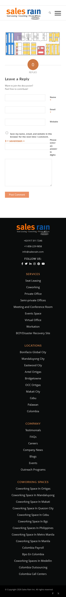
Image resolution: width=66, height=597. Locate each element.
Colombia (33, 411)
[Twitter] (26, 263)
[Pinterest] (38, 263)
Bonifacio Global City (33, 352)
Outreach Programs (33, 469)
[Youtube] (43, 263)
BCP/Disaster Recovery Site (33, 333)
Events (33, 463)
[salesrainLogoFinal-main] (27, 13)
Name (53, 99)
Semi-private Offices (33, 300)
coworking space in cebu (33, 515)
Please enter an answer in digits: (53, 147)
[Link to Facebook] (53, 593)
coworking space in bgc (33, 521)
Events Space (33, 313)
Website (54, 121)
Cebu (33, 398)
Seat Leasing (33, 280)
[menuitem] (48, 13)
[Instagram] (34, 263)
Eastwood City (33, 365)
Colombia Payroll (33, 547)
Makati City (33, 391)
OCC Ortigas (33, 385)
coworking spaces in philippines (33, 528)
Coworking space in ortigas (33, 488)
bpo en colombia (33, 554)
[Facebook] (22, 263)
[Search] (48, 13)
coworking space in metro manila (33, 534)
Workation (33, 326)
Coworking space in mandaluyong (33, 495)
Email (52, 111)
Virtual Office (33, 320)
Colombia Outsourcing (33, 567)
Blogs (33, 456)
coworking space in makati (33, 501)
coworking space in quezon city (33, 508)
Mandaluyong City (33, 358)
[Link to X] (58, 593)
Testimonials (33, 430)
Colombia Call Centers (33, 574)
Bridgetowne (33, 378)
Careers (33, 443)
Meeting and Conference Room (33, 307)
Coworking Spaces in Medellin (33, 561)
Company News (33, 450)
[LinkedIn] (30, 263)
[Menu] (56, 13)
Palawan (33, 404)
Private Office (33, 293)
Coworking (33, 287)
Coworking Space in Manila (33, 541)
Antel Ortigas (33, 372)
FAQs (33, 436)
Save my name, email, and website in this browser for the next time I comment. (31, 135)
